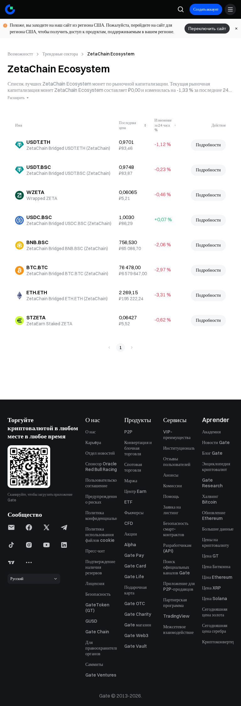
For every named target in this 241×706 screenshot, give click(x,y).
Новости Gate (216, 442)
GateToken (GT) (97, 607)
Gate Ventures (100, 675)
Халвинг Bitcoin (210, 499)
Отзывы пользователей (176, 461)
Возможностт (20, 54)
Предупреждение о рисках (101, 499)
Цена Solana (214, 598)
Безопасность (97, 594)
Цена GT (210, 556)
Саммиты (94, 664)
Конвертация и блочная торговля (138, 448)
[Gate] (10, 9)
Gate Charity (137, 614)
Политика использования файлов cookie (100, 534)
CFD (128, 523)
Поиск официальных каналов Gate (176, 567)
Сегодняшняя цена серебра (214, 628)
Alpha (130, 544)
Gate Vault (135, 646)
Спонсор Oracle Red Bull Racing (101, 466)
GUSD (91, 621)
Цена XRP (211, 588)
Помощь (171, 496)
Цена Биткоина (216, 566)
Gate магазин (137, 625)
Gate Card (135, 566)
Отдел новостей (100, 453)
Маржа (130, 481)
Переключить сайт (207, 28)
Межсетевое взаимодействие (178, 629)
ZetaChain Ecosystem (110, 54)
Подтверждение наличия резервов (100, 567)
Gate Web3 (136, 635)
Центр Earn (135, 491)
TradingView (176, 616)
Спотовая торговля (133, 467)
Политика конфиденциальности (101, 515)
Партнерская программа (175, 602)
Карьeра (93, 442)
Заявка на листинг (172, 509)
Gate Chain (97, 632)
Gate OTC (134, 603)
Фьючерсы (133, 512)
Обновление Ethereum (213, 515)
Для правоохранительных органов (101, 648)
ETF (128, 502)
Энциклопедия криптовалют (216, 466)
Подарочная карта (135, 590)
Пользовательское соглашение (101, 483)
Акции (130, 534)
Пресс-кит (95, 551)
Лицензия (94, 583)
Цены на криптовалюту (215, 542)
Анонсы (170, 475)
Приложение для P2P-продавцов (179, 586)
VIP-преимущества (176, 434)
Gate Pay (134, 555)
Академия (211, 432)
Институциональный (179, 448)
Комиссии (172, 486)
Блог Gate (212, 453)
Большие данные (217, 529)
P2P (128, 432)
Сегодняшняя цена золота (214, 612)
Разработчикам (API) (177, 548)
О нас (90, 432)
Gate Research (212, 483)
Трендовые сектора (60, 54)
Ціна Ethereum (217, 577)
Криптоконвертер (217, 642)
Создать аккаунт (205, 9)
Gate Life (134, 576)
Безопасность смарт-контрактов (175, 528)
